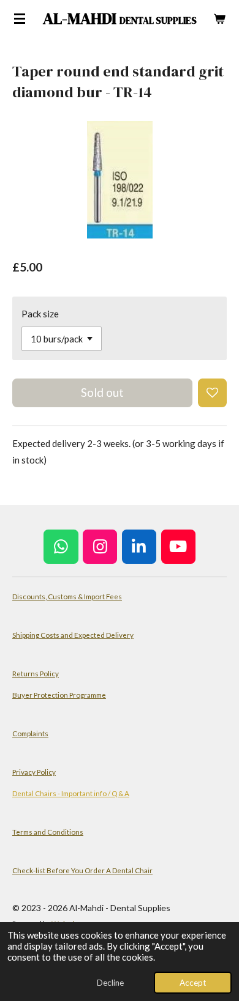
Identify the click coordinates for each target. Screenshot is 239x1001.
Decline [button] (110, 983)
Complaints (30, 733)
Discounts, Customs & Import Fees (67, 596)
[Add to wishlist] (212, 393)
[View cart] (219, 18)
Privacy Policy (34, 771)
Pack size (40, 313)
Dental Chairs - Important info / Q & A (70, 793)
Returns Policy (35, 673)
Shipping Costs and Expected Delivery (73, 634)
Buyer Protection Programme (59, 694)
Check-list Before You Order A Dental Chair (82, 870)
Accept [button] (193, 983)
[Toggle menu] (19, 18)
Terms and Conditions (47, 831)
